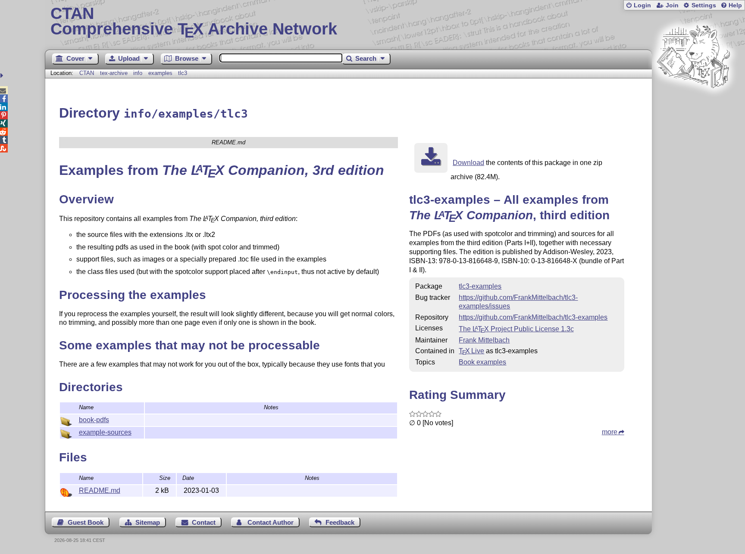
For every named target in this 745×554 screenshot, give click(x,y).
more (609, 432)
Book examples (482, 362)
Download (468, 162)
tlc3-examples (480, 286)
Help (735, 5)
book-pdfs (94, 419)
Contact (204, 522)
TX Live (471, 351)
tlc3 (182, 73)
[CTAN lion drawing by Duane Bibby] (693, 104)
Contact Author (270, 522)
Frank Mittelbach (484, 340)
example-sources (105, 432)
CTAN (86, 73)
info (137, 73)
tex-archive (114, 73)
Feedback (340, 522)
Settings (704, 5)
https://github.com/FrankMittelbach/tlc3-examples (533, 317)
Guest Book (85, 522)
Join (672, 5)
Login (642, 5)
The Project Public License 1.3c (516, 329)
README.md (99, 490)
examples (160, 73)
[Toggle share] (2, 76)
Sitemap (147, 522)
